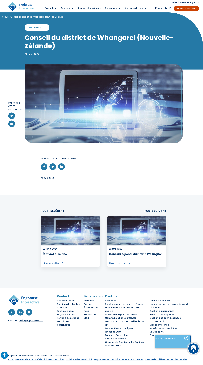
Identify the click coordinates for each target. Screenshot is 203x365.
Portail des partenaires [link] (63, 323)
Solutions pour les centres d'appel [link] (124, 304)
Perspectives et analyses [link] (119, 328)
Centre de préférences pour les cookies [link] (166, 359)
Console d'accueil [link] (160, 300)
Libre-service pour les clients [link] (121, 314)
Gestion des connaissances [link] (165, 318)
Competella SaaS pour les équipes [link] (124, 342)
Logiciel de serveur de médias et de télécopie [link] (169, 306)
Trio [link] (152, 335)
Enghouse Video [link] (66, 314)
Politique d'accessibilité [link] (79, 359)
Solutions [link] (89, 300)
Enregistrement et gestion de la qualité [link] (122, 309)
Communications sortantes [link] (120, 318)
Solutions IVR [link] (157, 331)
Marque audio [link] (157, 321)
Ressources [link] (90, 314)
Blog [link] (86, 318)
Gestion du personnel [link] (162, 311)
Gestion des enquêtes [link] (162, 314)
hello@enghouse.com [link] (31, 320)
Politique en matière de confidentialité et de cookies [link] (36, 359)
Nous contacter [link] (186, 8)
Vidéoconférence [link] (159, 324)
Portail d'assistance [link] (68, 318)
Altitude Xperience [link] (115, 338)
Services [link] (88, 304)
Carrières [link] (62, 307)
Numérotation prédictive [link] (163, 328)
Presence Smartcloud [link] (117, 335)
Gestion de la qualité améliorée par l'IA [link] (125, 323)
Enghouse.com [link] (65, 311)
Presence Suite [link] (113, 331)
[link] (4, 355)
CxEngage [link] (110, 300)
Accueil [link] (5, 17)
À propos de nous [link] (90, 309)
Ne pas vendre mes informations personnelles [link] (118, 359)
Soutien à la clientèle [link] (68, 304)
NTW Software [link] (113, 345)
